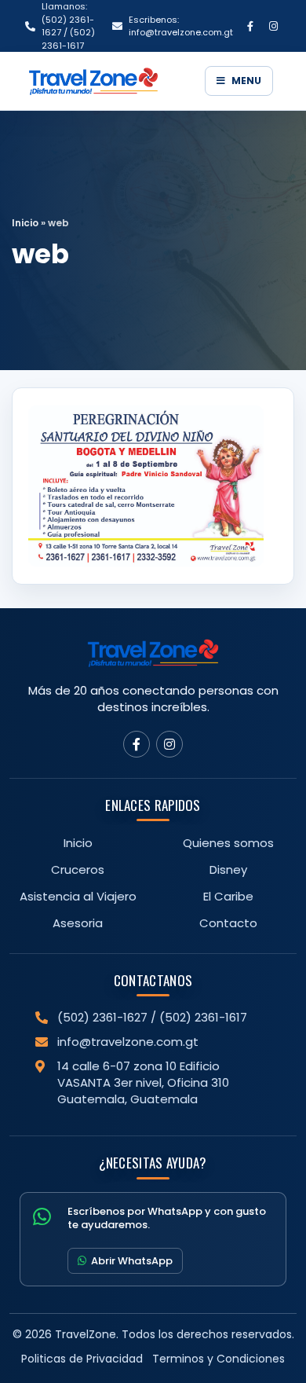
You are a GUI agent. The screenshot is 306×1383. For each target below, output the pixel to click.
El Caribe (228, 896)
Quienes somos (228, 843)
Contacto (228, 923)
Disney (228, 869)
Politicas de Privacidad (82, 1358)
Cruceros (77, 869)
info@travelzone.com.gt (128, 1041)
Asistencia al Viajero (78, 896)
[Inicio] (111, 81)
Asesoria (78, 923)
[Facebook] (250, 26)
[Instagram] (273, 26)
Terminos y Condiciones (218, 1358)
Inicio (25, 222)
